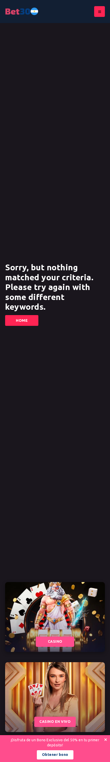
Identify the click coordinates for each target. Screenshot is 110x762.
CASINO (55, 641)
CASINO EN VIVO (55, 722)
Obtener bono (55, 755)
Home (22, 320)
